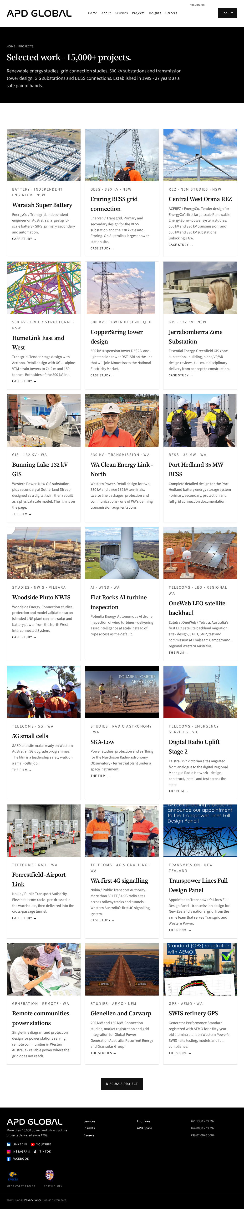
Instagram (21, 1151)
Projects (138, 13)
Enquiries (143, 1121)
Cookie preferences (54, 1200)
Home (92, 13)
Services (121, 13)
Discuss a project (122, 1084)
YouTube (43, 1144)
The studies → (104, 1053)
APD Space (144, 1128)
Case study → (24, 239)
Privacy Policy (32, 1200)
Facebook (20, 1159)
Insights (155, 13)
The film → (22, 514)
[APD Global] (39, 13)
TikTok (45, 1151)
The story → (180, 930)
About (106, 13)
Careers (171, 13)
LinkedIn (19, 1144)
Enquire (228, 13)
